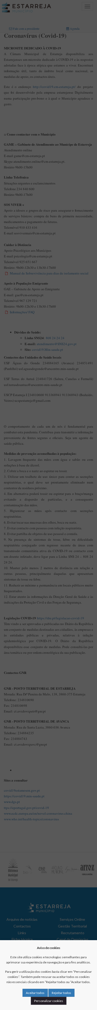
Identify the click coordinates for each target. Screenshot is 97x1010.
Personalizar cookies (48, 1001)
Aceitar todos (35, 993)
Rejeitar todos (61, 993)
